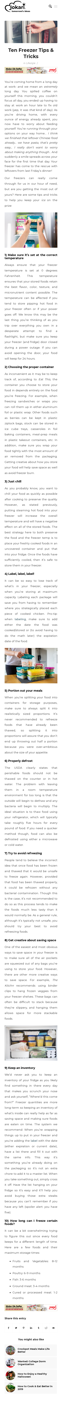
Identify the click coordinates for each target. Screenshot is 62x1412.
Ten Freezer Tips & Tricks (31, 53)
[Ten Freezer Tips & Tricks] (31, 32)
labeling (20, 619)
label (34, 1140)
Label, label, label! (21, 574)
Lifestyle (30, 63)
